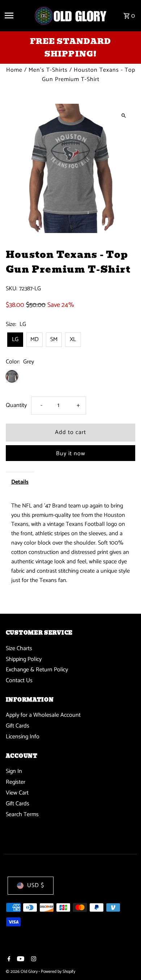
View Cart (17, 793)
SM (53, 339)
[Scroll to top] (126, 961)
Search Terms (22, 814)
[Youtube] (19, 960)
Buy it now (70, 453)
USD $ (35, 885)
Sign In (14, 771)
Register (15, 782)
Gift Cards (17, 726)
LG (15, 339)
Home (14, 70)
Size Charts (19, 648)
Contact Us (19, 680)
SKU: (11, 289)
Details (20, 482)
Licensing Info (22, 737)
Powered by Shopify (58, 971)
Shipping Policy (24, 659)
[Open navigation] (16, 15)
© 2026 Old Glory (22, 971)
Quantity (16, 405)
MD (34, 339)
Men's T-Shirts (48, 70)
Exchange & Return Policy (37, 670)
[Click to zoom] (123, 115)
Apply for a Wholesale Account (43, 715)
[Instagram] (32, 960)
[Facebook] (8, 960)
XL (73, 339)
